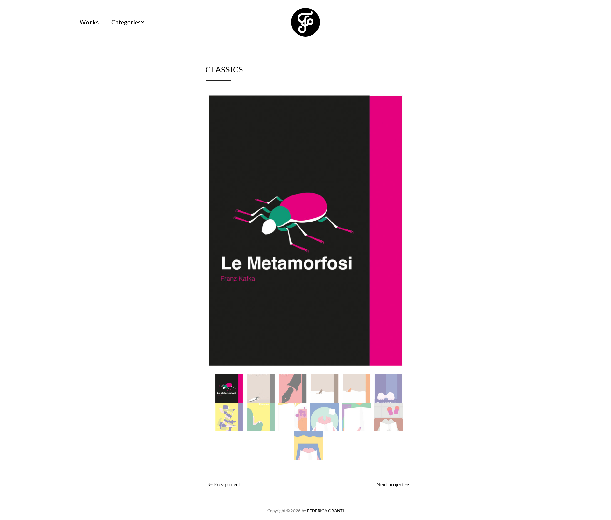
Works (89, 22)
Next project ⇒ (392, 484)
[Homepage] (305, 33)
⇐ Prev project (224, 484)
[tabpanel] (308, 230)
